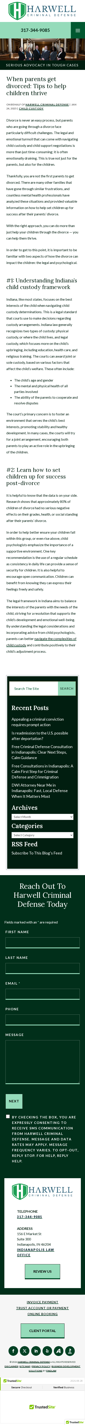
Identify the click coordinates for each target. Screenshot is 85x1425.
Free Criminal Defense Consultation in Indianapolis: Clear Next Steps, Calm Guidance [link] (42, 752)
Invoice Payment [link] (42, 1302)
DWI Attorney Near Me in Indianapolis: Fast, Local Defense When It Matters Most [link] (40, 790)
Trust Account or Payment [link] (42, 1308)
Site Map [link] (25, 1366)
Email (12, 983)
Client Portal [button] (42, 1331)
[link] (42, 11)
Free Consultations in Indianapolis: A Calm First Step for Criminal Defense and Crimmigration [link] (42, 771)
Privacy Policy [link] (41, 1366)
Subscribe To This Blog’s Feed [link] (37, 853)
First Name (17, 932)
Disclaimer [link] (11, 1366)
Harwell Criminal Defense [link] (47, 104)
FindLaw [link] (51, 1370)
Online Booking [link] (42, 1314)
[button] (77, 30)
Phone (12, 1009)
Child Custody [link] (31, 108)
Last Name (16, 958)
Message (14, 1035)
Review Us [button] (42, 1271)
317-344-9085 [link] (35, 30)
